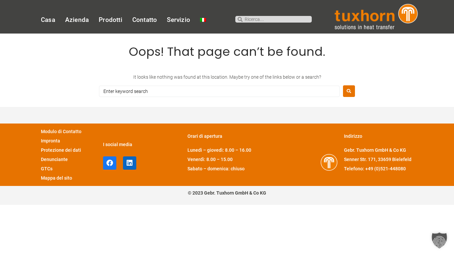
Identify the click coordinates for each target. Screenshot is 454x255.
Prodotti (110, 20)
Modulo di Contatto (61, 131)
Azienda (77, 20)
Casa (48, 20)
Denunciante (54, 159)
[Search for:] (219, 91)
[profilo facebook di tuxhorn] (109, 163)
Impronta (50, 140)
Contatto (144, 20)
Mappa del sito (56, 178)
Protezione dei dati (61, 150)
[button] (439, 240)
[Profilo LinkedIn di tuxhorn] (129, 163)
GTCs (47, 168)
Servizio (178, 20)
